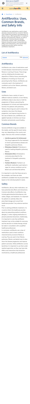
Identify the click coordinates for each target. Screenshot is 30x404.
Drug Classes (9, 14)
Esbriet (5, 57)
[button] (27, 8)
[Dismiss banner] (26, 3)
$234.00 (25, 57)
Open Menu (2, 8)
